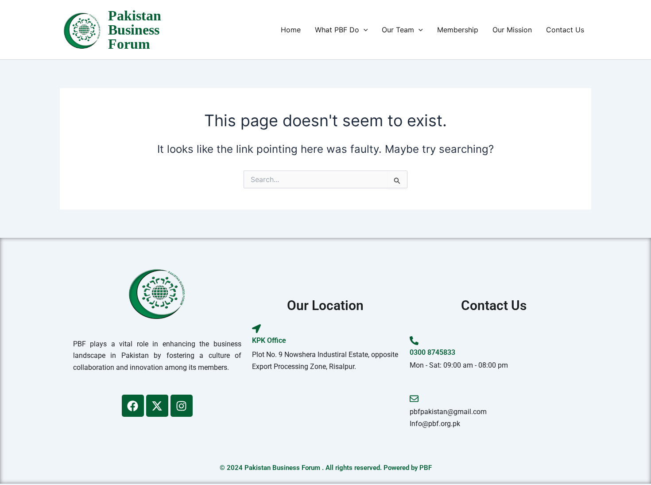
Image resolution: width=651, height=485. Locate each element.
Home (291, 29)
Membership (457, 29)
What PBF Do (337, 29)
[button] (363, 29)
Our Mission (512, 29)
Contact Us (565, 29)
